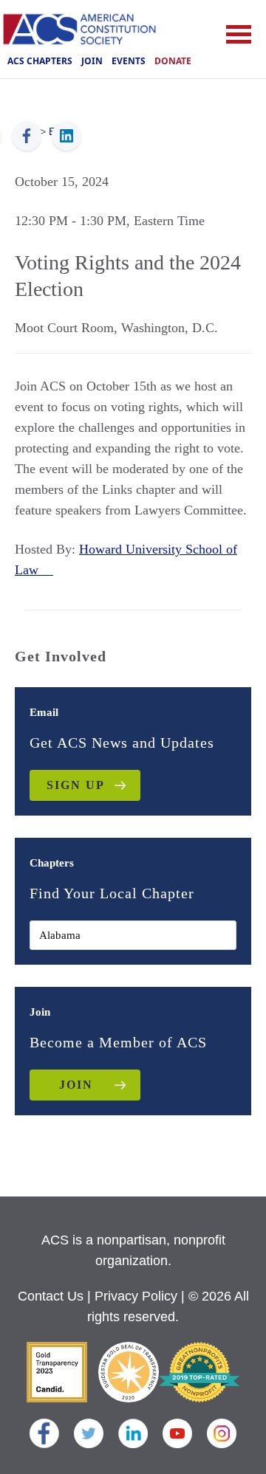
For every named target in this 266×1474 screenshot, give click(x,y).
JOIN (76, 1084)
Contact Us (50, 1296)
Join (92, 61)
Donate (172, 61)
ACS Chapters (39, 61)
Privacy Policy (136, 1296)
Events (129, 61)
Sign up (76, 785)
